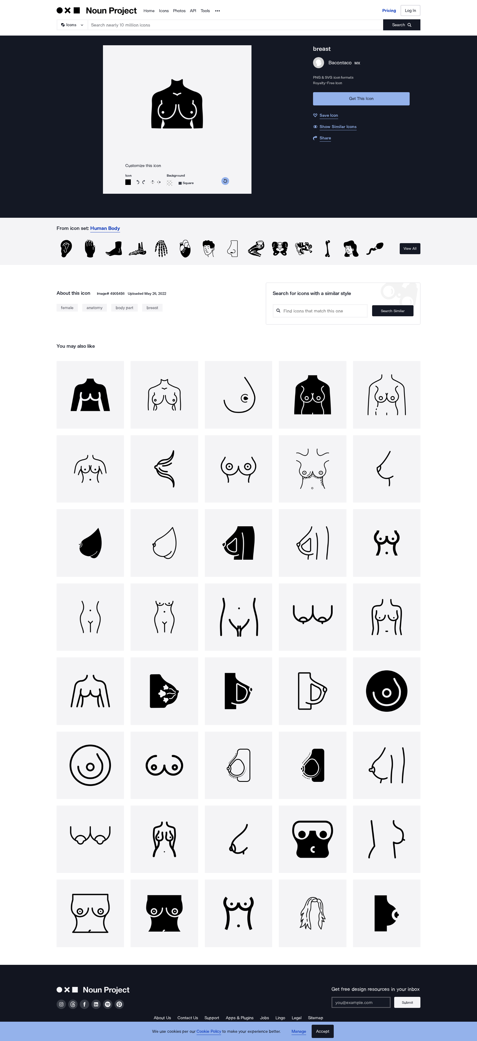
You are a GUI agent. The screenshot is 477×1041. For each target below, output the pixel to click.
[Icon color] (128, 182)
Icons (164, 10)
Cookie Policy (209, 1031)
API (193, 10)
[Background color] (169, 183)
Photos (179, 10)
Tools (205, 10)
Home (149, 10)
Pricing (389, 10)
